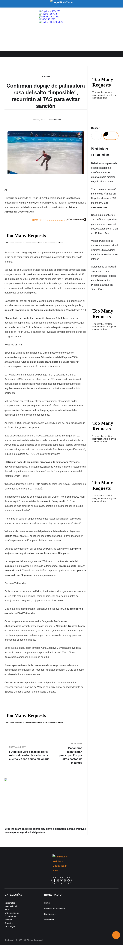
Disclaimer (49, 919)
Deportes (8, 923)
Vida (6, 909)
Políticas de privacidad (54, 908)
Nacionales (9, 903)
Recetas (8, 919)
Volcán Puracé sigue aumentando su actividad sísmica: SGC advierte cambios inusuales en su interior (104, 250)
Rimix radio (9, 940)
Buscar (95, 128)
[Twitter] (61, 880)
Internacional (10, 906)
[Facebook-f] (54, 880)
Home (47, 903)
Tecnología (9, 926)
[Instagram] (68, 880)
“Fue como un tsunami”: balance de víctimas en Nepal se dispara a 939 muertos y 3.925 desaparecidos (103, 198)
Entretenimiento (12, 913)
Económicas (10, 916)
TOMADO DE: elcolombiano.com (49, 220)
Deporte (46, 76)
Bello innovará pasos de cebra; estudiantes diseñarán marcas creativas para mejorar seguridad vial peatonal (104, 172)
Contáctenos (50, 914)
